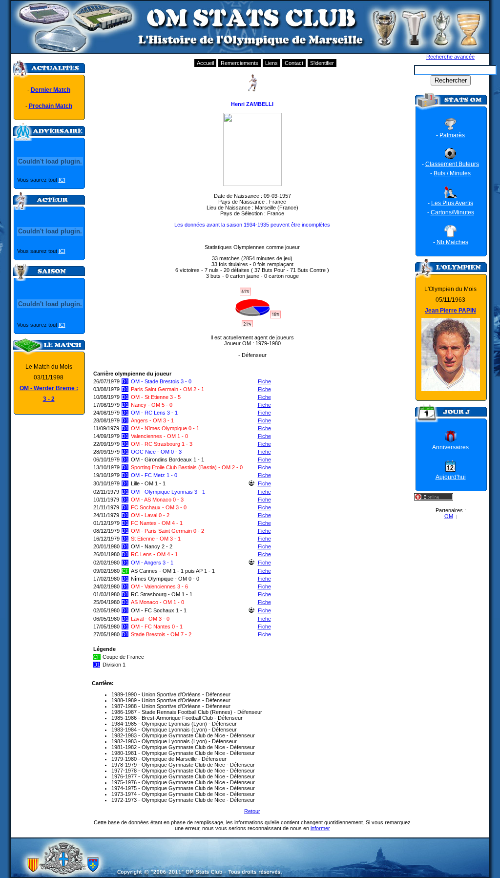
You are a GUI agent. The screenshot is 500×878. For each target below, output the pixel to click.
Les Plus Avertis (452, 203)
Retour (252, 811)
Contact (294, 63)
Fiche (264, 381)
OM (448, 516)
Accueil (205, 63)
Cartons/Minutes (452, 212)
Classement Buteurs (452, 164)
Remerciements (239, 63)
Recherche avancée (450, 57)
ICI (62, 180)
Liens (271, 63)
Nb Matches (452, 242)
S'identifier (322, 63)
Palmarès (452, 135)
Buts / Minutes (452, 173)
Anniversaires (450, 447)
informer (320, 828)
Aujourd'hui (451, 477)
